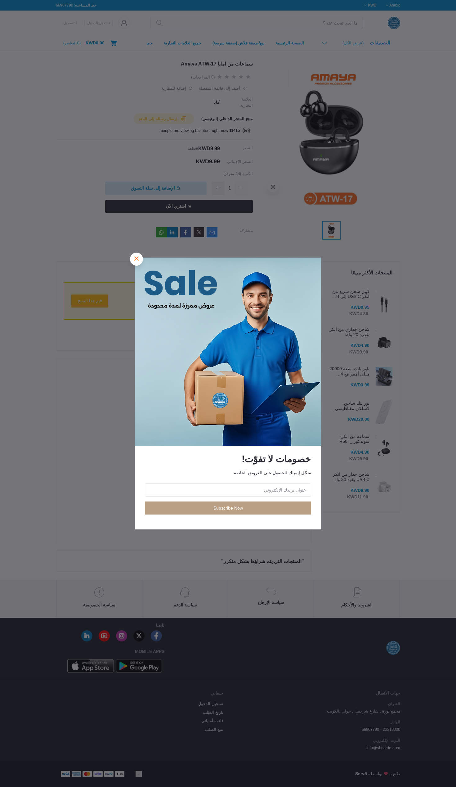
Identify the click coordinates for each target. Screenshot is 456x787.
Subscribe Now (228, 508)
